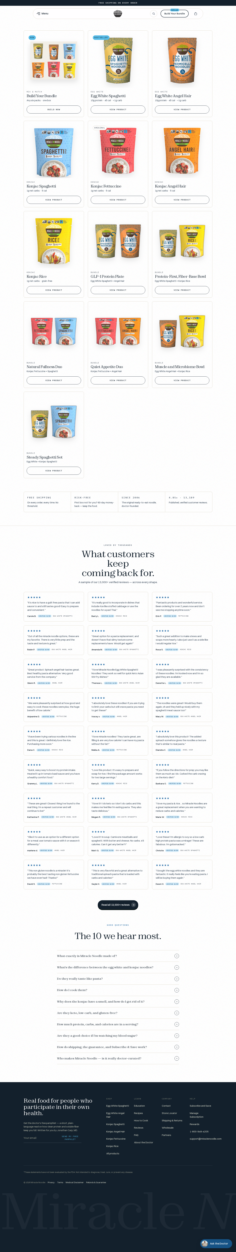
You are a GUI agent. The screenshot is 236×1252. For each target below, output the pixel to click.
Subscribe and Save (200, 1105)
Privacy (51, 1182)
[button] (195, 13)
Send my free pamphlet (70, 1137)
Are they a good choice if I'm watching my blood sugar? (117, 1036)
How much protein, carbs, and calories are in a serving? (117, 1024)
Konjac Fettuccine (116, 1138)
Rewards (194, 1124)
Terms (60, 1182)
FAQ (136, 1135)
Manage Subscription (196, 1115)
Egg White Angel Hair (115, 1115)
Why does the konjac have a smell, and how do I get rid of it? (117, 1002)
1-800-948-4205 (199, 1131)
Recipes (138, 1113)
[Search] (153, 13)
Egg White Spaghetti (117, 1105)
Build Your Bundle (174, 12)
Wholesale (168, 1127)
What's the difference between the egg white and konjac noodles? (117, 967)
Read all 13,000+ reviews (118, 904)
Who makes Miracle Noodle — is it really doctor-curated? (117, 1058)
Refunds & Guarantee (96, 1182)
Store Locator (169, 1113)
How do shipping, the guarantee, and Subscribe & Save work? (117, 1047)
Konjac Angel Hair (115, 1131)
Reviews (138, 1127)
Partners (166, 1135)
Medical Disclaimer (75, 1182)
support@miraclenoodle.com (206, 1138)
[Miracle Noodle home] (118, 13)
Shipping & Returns (172, 1120)
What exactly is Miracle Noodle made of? (117, 956)
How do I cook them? (117, 990)
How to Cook (141, 1120)
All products (112, 1153)
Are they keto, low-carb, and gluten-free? (117, 1013)
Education (139, 1105)
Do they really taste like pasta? (117, 979)
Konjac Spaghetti (115, 1124)
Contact (166, 1105)
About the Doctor (143, 1142)
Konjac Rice (112, 1146)
